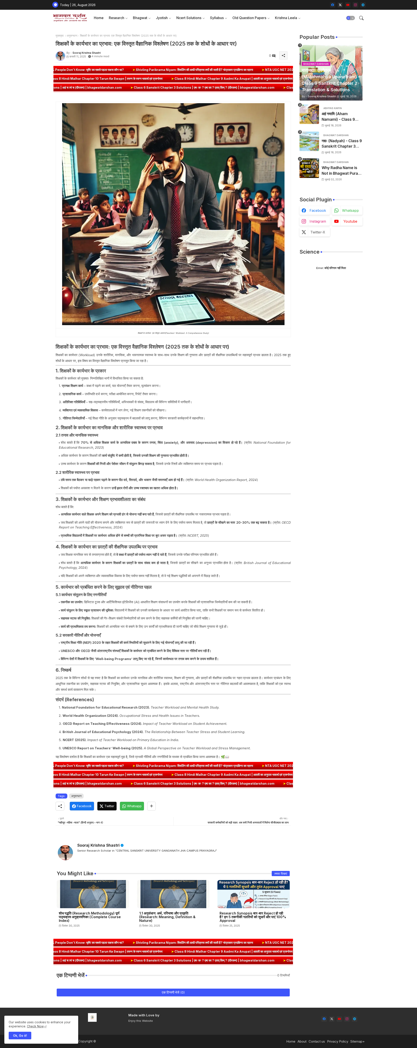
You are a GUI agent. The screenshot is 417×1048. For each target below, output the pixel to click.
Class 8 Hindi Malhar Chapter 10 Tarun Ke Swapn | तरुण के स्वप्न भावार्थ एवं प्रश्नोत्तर (183, 78)
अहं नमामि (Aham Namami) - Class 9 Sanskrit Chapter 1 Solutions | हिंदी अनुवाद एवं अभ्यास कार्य (341, 117)
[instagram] (355, 5)
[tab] (98, 18)
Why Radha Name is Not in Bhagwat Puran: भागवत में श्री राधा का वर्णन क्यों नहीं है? (342, 171)
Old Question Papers (249, 18)
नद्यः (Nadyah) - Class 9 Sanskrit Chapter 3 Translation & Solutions (342, 144)
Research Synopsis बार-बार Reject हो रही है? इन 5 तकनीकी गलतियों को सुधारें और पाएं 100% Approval (253, 917)
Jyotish (162, 18)
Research (116, 18)
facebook (317, 210)
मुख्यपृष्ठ (60, 35)
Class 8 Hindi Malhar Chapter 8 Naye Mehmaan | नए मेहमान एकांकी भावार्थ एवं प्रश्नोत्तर (256, 87)
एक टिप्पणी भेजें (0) (173, 992)
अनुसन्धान (72, 35)
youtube (350, 221)
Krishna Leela (286, 18)
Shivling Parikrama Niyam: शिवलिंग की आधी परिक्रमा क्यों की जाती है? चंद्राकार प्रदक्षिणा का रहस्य (113, 70)
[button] (350, 18)
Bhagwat (140, 18)
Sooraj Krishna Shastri (98, 845)
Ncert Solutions (188, 18)
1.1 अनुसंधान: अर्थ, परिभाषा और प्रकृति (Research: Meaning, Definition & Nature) (167, 917)
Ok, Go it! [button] (20, 1035)
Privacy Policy (337, 1041)
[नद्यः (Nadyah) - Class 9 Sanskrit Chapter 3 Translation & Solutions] (309, 141)
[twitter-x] (340, 5)
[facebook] (332, 5)
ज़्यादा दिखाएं (280, 873)
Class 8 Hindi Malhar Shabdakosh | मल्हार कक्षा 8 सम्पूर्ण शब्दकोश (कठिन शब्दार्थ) (63, 78)
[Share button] (151, 806)
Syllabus (217, 18)
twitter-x (317, 232)
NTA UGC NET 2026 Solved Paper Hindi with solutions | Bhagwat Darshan (240, 70)
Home (99, 18)
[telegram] (363, 5)
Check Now (35, 1026)
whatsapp (350, 210)
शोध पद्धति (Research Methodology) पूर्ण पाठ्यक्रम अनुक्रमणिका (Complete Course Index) (90, 917)
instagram (317, 221)
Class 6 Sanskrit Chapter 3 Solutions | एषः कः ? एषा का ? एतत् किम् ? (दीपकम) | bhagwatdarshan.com (116, 87)
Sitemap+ (357, 1041)
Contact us (317, 1041)
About (302, 1041)
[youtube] (348, 5)
